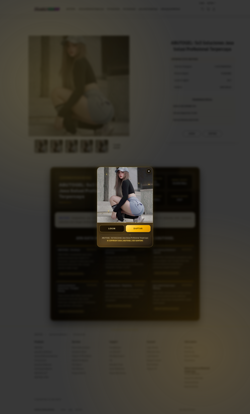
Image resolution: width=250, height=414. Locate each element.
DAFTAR (138, 228)
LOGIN (111, 228)
